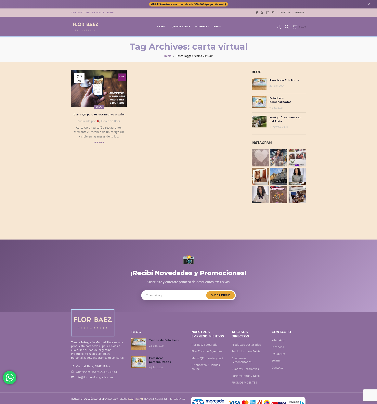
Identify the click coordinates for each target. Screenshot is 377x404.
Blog (99, 106)
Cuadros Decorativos (245, 369)
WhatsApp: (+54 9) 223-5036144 (96, 372)
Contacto (277, 367)
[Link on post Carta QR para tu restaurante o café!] (99, 88)
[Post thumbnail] (259, 84)
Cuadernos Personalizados (242, 360)
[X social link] (262, 13)
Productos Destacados (246, 344)
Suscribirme (220, 295)
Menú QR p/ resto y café (207, 358)
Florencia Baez (110, 121)
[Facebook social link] (256, 13)
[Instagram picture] (260, 157)
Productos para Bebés (246, 351)
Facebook (278, 347)
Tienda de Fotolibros (284, 80)
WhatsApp (278, 340)
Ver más (99, 142)
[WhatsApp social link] (273, 13)
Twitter (276, 360)
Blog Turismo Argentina (207, 351)
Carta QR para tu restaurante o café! (98, 114)
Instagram (278, 354)
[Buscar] (287, 27)
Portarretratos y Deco (246, 376)
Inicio (168, 56)
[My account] (279, 27)
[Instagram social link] (267, 13)
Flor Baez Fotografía (204, 344)
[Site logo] (85, 26)
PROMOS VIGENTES (244, 382)
